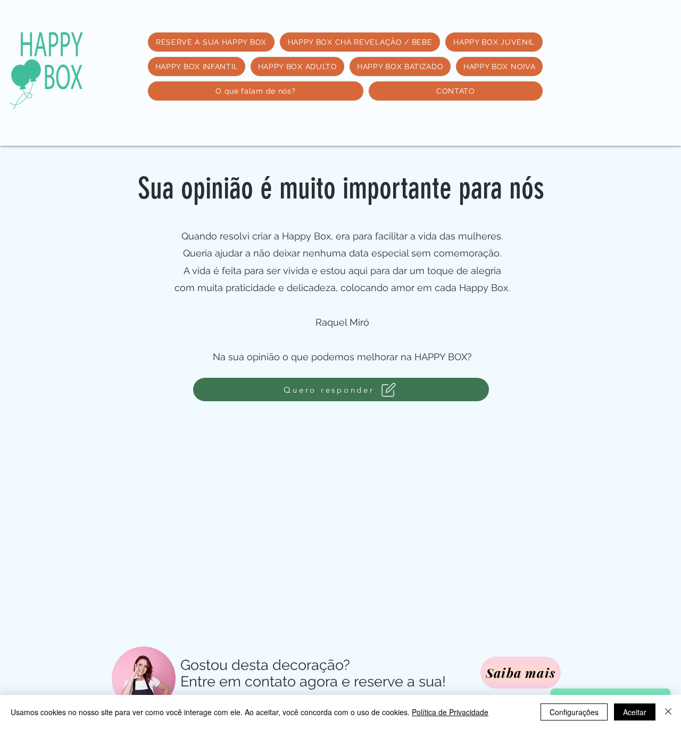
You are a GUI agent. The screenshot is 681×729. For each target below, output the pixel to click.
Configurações (574, 712)
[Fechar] (668, 711)
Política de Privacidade (450, 712)
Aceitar (634, 712)
